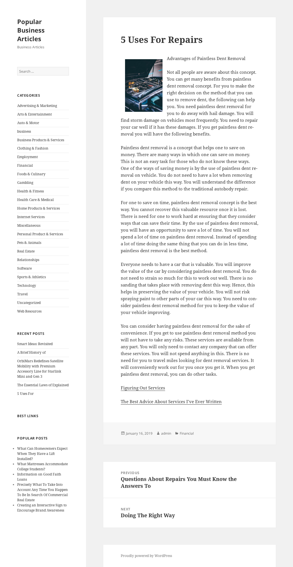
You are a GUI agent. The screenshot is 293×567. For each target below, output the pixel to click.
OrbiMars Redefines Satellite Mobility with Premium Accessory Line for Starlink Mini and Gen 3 (40, 369)
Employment (27, 156)
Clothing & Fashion (32, 148)
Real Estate (26, 251)
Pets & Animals (29, 242)
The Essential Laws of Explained (43, 385)
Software (24, 268)
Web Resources (29, 311)
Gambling (25, 182)
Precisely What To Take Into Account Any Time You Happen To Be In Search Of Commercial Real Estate (42, 492)
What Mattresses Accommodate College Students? (42, 466)
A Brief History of (31, 352)
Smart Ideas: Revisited (35, 343)
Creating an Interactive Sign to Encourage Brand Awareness (42, 508)
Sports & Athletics (31, 276)
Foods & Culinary (31, 174)
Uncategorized (29, 302)
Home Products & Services (38, 208)
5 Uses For (25, 393)
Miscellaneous (28, 225)
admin (166, 433)
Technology (26, 285)
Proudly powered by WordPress (146, 555)
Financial (25, 165)
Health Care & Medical (35, 199)
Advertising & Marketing (37, 105)
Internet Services (31, 216)
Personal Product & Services (40, 234)
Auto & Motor (28, 122)
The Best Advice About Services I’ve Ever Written (171, 401)
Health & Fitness (30, 191)
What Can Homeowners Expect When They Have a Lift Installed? (42, 453)
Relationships (28, 259)
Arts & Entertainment (34, 114)
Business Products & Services (40, 140)
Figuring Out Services (143, 388)
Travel (22, 294)
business (24, 131)
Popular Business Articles (31, 30)
